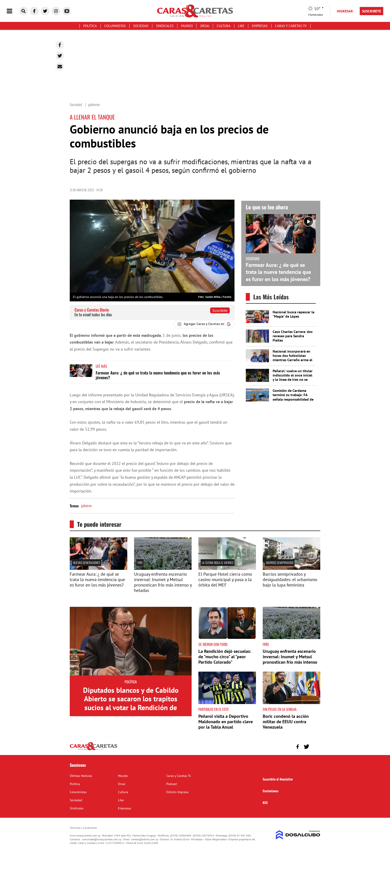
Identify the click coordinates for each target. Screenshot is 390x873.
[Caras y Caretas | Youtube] (67, 11)
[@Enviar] (60, 66)
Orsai (204, 26)
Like (241, 26)
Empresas (260, 26)
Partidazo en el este (213, 709)
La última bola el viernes (217, 562)
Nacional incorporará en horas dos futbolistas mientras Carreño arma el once (292, 358)
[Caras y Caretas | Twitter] (45, 11)
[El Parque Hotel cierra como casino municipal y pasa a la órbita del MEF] (227, 568)
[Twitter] (60, 55)
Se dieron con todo (213, 644)
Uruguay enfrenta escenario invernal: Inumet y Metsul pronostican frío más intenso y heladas (163, 582)
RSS (265, 802)
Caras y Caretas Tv (291, 26)
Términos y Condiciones (83, 827)
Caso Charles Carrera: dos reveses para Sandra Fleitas (293, 335)
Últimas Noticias (81, 776)
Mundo (187, 26)
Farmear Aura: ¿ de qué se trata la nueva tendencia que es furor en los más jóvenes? (158, 375)
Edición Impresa (177, 792)
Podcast (171, 784)
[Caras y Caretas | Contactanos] (315, 746)
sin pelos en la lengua (280, 709)
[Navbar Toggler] (13, 11)
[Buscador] (23, 11)
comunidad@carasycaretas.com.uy (101, 839)
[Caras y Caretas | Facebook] (34, 11)
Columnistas (115, 26)
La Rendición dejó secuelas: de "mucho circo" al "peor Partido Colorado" (224, 656)
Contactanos (271, 790)
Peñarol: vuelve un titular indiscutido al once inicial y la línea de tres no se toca (293, 377)
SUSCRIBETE (371, 11)
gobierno (86, 505)
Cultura (223, 26)
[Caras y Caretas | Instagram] (56, 11)
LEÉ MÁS (101, 366)
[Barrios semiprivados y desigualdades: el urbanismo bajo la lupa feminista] (291, 568)
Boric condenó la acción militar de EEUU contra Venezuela (286, 721)
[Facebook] (60, 45)
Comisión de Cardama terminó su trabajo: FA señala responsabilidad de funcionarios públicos (293, 397)
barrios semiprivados (279, 562)
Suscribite (220, 310)
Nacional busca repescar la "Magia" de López (293, 314)
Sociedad (141, 26)
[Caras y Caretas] (93, 750)
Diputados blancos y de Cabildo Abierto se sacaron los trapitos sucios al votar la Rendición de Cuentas (131, 703)
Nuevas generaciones (86, 562)
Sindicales (165, 26)
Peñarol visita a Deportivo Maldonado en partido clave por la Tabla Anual (225, 721)
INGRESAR (345, 11)
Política (90, 26)
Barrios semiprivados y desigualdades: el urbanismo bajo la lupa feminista (290, 579)
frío (139, 562)
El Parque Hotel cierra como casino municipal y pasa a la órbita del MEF (225, 579)
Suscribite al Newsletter (278, 779)
